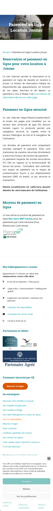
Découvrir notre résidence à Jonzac (18, 401)
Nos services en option (13, 437)
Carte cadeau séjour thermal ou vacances (21, 442)
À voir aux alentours (11, 446)
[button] (49, 458)
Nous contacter (10, 428)
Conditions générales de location (17, 433)
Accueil (6, 52)
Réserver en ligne (15, 386)
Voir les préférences (26, 496)
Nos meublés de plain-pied (14, 405)
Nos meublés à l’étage (12, 410)
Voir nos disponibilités (12, 419)
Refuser (26, 488)
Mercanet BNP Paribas (20, 218)
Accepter (26, 481)
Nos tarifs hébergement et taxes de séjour (22, 414)
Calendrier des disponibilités (19, 307)
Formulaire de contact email (20, 314)
